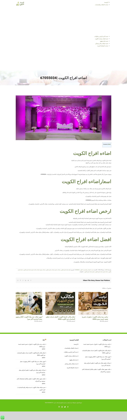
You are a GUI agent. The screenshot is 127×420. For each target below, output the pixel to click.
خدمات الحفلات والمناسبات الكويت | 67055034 (84, 269)
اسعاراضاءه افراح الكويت (86, 181)
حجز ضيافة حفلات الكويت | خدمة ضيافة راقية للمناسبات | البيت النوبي (31, 388)
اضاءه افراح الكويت (92, 153)
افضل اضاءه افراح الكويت (86, 239)
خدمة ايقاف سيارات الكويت (71, 356)
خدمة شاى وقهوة (73, 360)
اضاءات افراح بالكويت (49, 269)
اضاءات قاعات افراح (35, 269)
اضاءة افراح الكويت (27, 269)
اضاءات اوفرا (42, 269)
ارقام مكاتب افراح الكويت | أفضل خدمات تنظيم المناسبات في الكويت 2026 (60, 303)
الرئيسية (76, 344)
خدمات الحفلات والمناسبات (71, 348)
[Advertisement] (63, 59)
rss (44, 340)
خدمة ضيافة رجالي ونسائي (71, 364)
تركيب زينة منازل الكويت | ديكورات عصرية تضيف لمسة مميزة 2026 (93, 303)
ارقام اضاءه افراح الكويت (65, 269)
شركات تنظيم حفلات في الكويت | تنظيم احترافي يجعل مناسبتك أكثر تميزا (32, 371)
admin (106, 269)
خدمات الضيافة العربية (72, 367)
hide (109, 144)
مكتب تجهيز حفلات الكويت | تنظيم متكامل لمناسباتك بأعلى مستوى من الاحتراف (31, 380)
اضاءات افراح (57, 269)
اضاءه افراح (105, 271)
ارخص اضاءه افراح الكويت (85, 211)
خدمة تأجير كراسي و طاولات (71, 352)
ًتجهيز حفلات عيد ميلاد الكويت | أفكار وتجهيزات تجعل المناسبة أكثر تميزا (27, 303)
